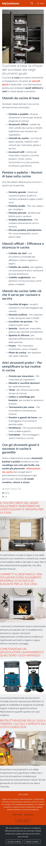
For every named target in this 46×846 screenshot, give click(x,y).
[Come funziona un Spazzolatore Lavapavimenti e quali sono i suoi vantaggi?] (23, 692)
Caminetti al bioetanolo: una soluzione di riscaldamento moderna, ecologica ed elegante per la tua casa (21, 579)
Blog (7, 493)
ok (6, 496)
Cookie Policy (17, 815)
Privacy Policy (29, 815)
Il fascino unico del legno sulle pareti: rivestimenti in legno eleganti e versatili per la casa (21, 508)
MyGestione (10, 3)
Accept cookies (14, 842)
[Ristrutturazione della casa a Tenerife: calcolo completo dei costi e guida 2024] (23, 764)
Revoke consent (23, 821)
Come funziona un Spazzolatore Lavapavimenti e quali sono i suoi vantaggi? (22, 652)
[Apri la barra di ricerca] (32, 3)
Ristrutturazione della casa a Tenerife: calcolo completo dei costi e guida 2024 (23, 724)
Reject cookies (32, 842)
